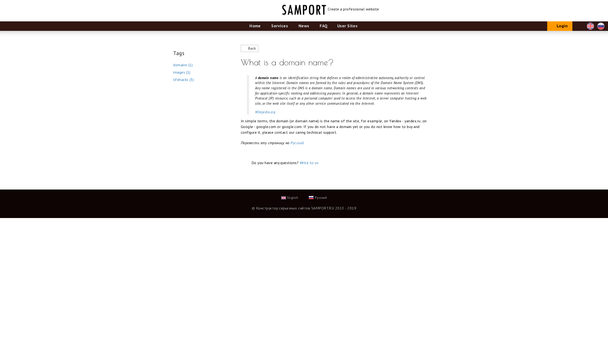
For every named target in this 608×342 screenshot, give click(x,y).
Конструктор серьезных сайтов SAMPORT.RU (295, 208)
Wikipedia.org (265, 112)
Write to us (309, 162)
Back (252, 48)
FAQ (324, 25)
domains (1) (183, 64)
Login (562, 25)
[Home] (304, 2)
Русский (600, 26)
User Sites (347, 25)
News (304, 25)
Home (255, 25)
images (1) (181, 72)
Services (279, 25)
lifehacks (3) (183, 79)
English (590, 26)
